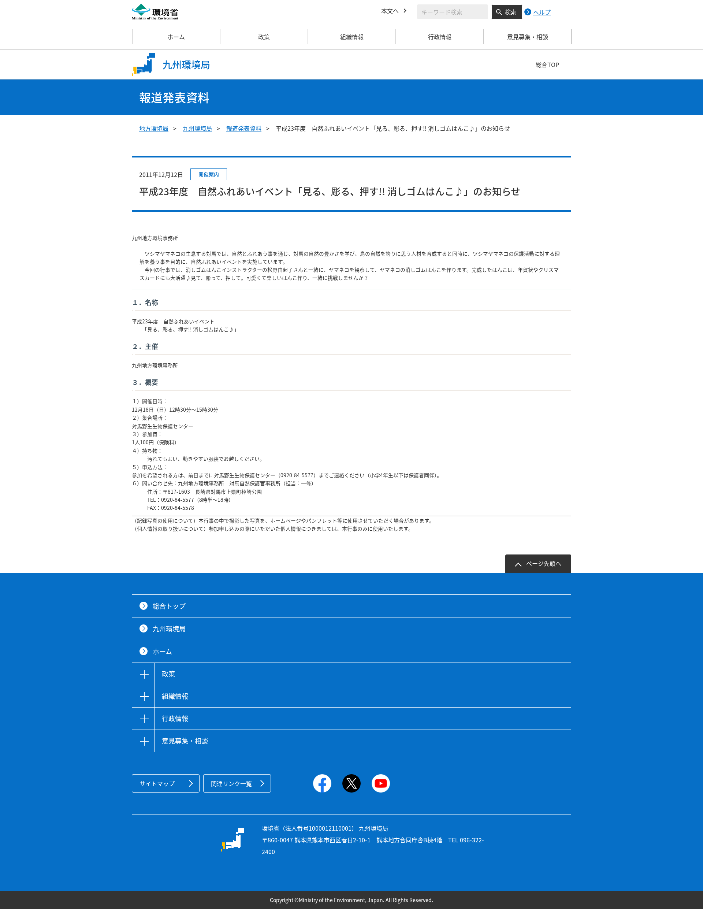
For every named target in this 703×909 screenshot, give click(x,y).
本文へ (390, 10)
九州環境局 (197, 128)
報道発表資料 (243, 128)
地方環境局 (153, 128)
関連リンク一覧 (231, 783)
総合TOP (547, 64)
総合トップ (169, 606)
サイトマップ (157, 783)
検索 (511, 11)
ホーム (176, 36)
